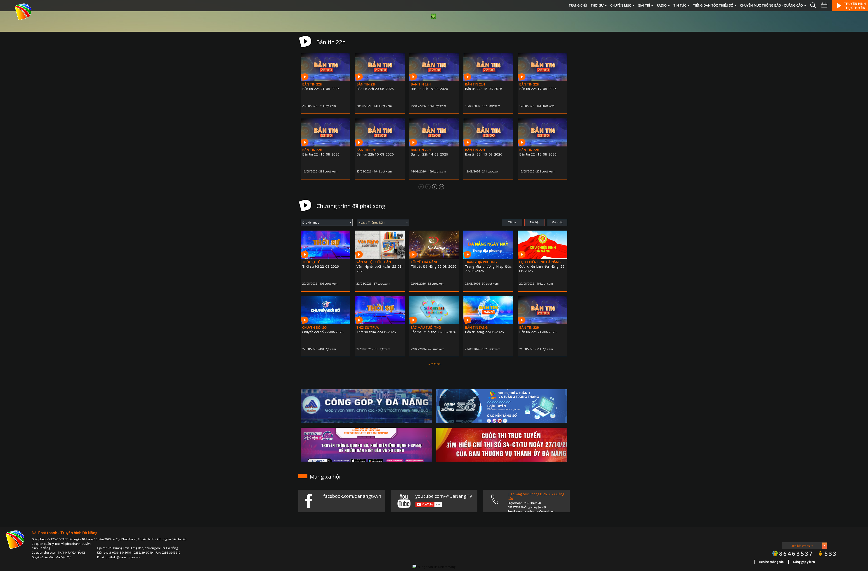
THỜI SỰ (597, 5)
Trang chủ (578, 5)
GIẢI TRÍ (644, 5)
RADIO (662, 5)
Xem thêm (434, 364)
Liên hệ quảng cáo (771, 562)
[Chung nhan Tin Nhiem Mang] (434, 566)
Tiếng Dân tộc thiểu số (713, 5)
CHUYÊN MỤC (620, 5)
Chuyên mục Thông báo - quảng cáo (771, 5)
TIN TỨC (679, 5)
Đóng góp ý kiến (804, 562)
